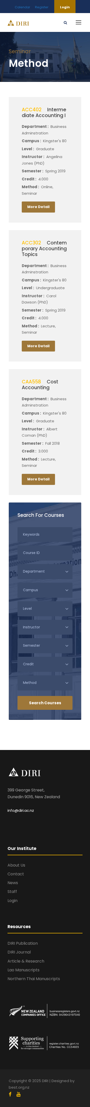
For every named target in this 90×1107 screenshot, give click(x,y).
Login (65, 7)
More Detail (38, 206)
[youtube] (18, 1094)
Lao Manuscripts (24, 970)
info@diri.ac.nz (21, 810)
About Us (16, 865)
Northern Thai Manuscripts (34, 979)
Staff (12, 891)
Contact (16, 874)
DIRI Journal (19, 952)
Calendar (22, 7)
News (13, 883)
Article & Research (26, 961)
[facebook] (10, 1094)
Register (41, 7)
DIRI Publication (23, 943)
